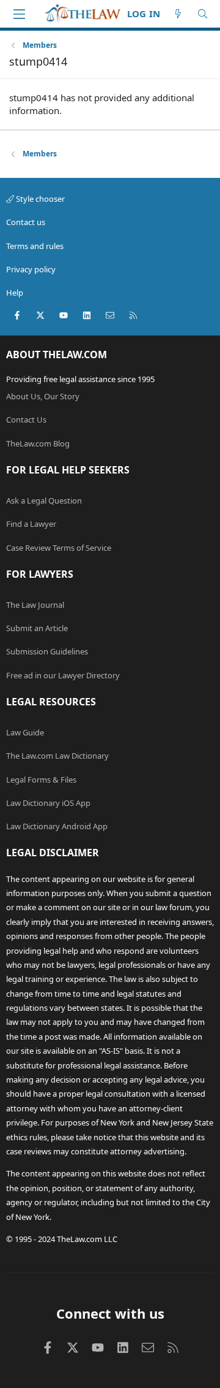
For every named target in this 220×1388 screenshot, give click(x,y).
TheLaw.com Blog (38, 443)
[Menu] (19, 14)
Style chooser (39, 198)
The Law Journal (35, 604)
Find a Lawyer (31, 523)
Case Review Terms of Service (58, 547)
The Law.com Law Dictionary (57, 755)
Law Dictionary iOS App (48, 802)
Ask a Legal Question (44, 500)
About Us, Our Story (42, 396)
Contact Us (26, 419)
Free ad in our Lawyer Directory (63, 675)
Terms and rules (35, 245)
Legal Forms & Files (41, 779)
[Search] (203, 13)
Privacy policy (31, 269)
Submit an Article (37, 628)
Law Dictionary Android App (57, 826)
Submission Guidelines (47, 651)
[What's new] (178, 13)
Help (14, 292)
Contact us (25, 222)
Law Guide (25, 732)
